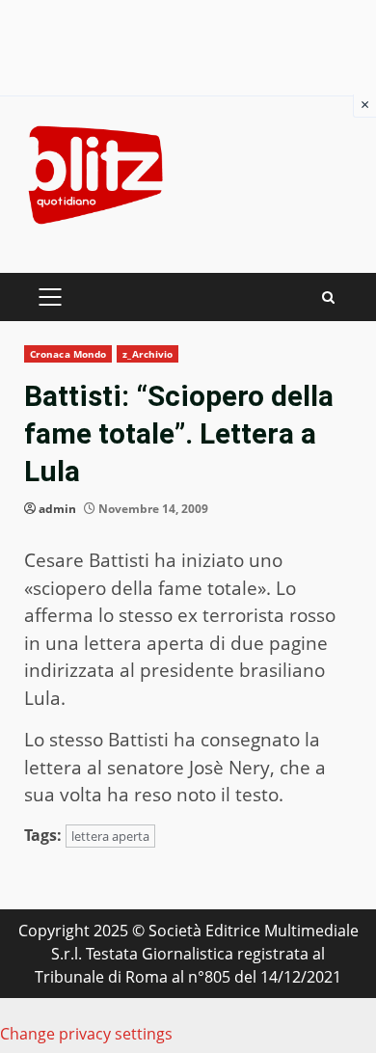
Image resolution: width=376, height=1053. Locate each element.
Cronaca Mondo (68, 354)
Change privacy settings (86, 1033)
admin (57, 508)
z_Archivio (147, 354)
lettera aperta (110, 836)
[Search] (328, 297)
